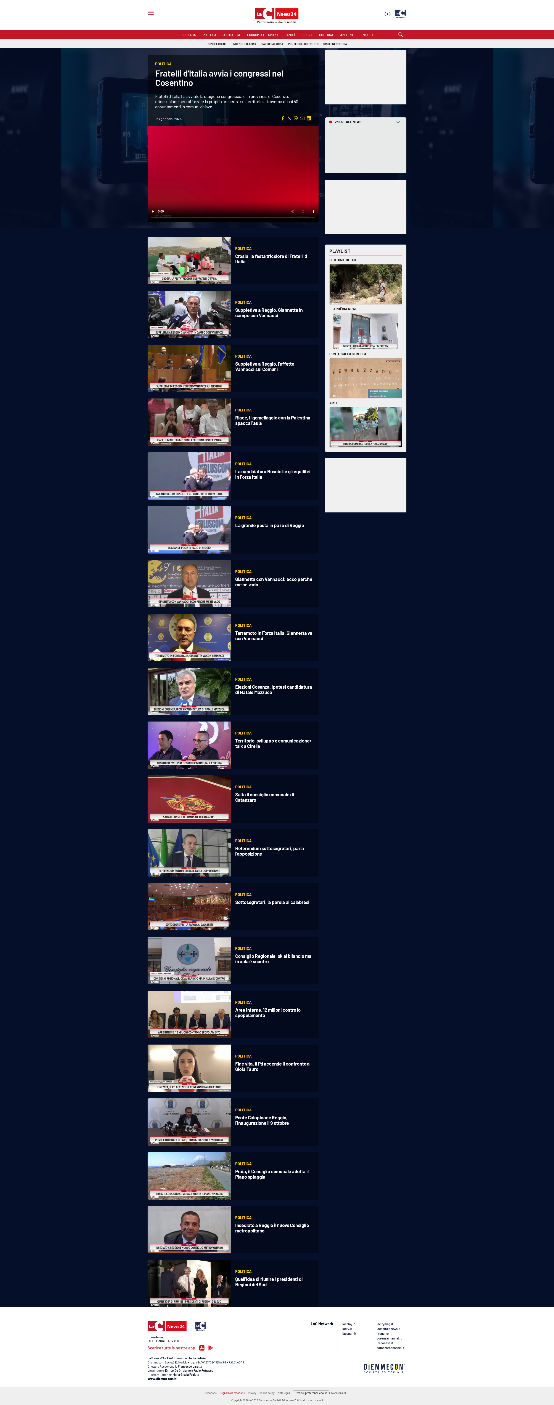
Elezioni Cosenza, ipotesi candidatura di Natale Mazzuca (273, 689)
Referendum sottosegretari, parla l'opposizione (269, 850)
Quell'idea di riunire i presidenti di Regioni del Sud (269, 1281)
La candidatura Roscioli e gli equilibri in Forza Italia (273, 474)
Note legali (284, 1392)
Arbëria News (345, 309)
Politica (243, 248)
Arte (333, 403)
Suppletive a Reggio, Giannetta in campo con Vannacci (269, 312)
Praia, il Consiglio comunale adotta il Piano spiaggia (272, 1173)
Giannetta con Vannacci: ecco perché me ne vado (273, 581)
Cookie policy (267, 1392)
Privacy (252, 1392)
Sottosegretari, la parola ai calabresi (272, 902)
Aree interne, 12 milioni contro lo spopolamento (268, 1012)
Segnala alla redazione (232, 1392)
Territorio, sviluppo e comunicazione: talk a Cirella (273, 743)
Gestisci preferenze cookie (311, 1393)
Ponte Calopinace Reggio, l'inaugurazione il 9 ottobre (262, 1120)
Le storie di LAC (342, 260)
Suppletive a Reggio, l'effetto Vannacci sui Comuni (264, 366)
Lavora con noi (337, 1392)
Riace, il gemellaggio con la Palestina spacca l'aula (272, 420)
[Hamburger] (150, 13)
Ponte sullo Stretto (347, 354)
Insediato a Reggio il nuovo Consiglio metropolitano (272, 1227)
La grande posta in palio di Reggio (269, 525)
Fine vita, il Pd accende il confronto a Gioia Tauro (272, 1066)
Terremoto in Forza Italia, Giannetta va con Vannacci (273, 635)
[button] (283, 118)
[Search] (400, 34)
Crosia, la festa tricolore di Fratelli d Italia (271, 258)
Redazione (211, 1392)
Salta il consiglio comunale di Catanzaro (264, 797)
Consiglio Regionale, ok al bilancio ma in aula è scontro (273, 958)
